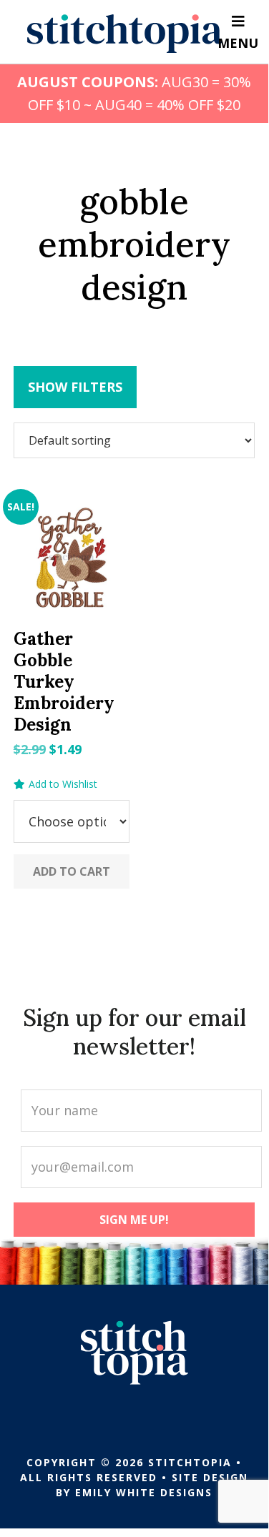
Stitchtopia (124, 33)
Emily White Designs (143, 1492)
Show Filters (75, 386)
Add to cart (71, 871)
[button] (55, 784)
